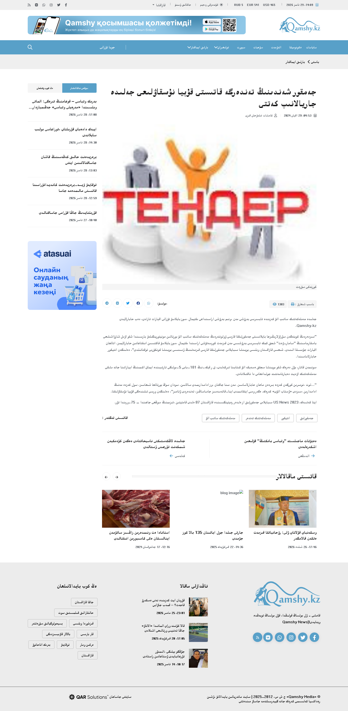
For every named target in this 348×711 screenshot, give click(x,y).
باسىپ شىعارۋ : (304, 304)
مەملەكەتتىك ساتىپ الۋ (220, 418)
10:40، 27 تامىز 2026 (83, 220)
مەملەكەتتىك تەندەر (258, 418)
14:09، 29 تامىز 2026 (299, 5)
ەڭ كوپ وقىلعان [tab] (45, 88)
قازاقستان (88, 655)
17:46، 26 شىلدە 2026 (302, 547)
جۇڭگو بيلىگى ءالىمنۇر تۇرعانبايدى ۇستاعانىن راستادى (164, 654)
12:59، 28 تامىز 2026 (83, 198)
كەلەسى (180, 456)
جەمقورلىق (306, 418)
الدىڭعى (303, 456)
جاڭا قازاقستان (84, 602)
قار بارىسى (87, 634)
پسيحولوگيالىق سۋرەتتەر (47, 623)
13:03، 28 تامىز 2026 (83, 170)
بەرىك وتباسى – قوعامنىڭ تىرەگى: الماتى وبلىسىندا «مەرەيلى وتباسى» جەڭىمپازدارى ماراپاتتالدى (63, 104)
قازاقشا (160, 5)
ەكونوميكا (295, 47)
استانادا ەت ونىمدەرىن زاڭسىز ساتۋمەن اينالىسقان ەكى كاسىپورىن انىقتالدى (139, 535)
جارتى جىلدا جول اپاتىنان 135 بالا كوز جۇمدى (213, 535)
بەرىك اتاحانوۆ (41, 645)
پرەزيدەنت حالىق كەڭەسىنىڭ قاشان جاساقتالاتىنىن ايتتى (69, 159)
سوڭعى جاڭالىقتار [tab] (79, 88)
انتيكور (285, 418)
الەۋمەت (276, 47)
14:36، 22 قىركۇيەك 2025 (226, 547)
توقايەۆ (65, 645)
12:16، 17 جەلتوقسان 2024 (152, 547)
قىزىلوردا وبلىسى (83, 623)
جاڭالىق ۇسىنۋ (183, 5)
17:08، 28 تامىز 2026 (83, 114)
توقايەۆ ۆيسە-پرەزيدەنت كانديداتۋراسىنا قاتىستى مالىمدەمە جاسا (65, 187)
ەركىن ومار (87, 645)
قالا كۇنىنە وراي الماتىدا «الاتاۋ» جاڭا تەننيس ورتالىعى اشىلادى (163, 628)
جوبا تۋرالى (107, 47)
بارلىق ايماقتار (199, 47)
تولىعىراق (223, 47)
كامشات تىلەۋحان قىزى (259, 115)
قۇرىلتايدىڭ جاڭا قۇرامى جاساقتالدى (68, 212)
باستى (315, 62)
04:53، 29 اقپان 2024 (298, 115)
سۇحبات (258, 47)
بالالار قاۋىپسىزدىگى (58, 634)
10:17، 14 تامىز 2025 (171, 664)
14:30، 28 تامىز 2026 (83, 142)
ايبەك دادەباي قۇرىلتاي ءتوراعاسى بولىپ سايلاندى (66, 132)
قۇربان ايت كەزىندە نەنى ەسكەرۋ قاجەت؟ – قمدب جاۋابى (163, 602)
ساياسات (311, 47)
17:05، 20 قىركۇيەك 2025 (168, 638)
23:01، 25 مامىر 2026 (170, 613)
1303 (280, 304)
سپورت (241, 47)
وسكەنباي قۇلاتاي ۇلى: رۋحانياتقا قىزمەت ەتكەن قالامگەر (285, 535)
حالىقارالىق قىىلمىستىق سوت (76, 613)
